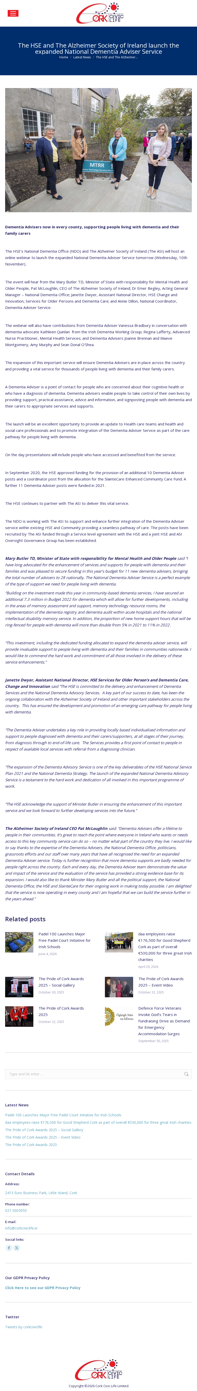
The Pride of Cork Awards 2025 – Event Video (161, 982)
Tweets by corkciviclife (23, 1326)
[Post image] (19, 942)
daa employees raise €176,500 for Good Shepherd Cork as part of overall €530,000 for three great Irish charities (165, 946)
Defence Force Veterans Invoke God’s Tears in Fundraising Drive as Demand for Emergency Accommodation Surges (164, 1020)
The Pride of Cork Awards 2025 (61, 1011)
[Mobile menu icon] (13, 13)
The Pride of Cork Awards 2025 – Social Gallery (61, 982)
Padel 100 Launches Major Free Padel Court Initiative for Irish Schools (64, 940)
